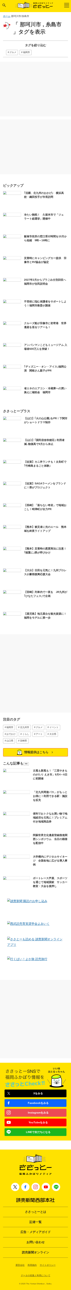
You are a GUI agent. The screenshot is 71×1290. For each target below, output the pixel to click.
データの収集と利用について (35, 1275)
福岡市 (26, 52)
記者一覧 (36, 1222)
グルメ (12, 52)
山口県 (9, 740)
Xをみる (38, 1093)
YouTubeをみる (38, 1122)
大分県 (52, 734)
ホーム (6, 16)
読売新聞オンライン (35, 1252)
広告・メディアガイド (35, 1232)
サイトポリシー (48, 1265)
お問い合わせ (36, 1242)
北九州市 (24, 727)
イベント (54, 727)
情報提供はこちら (36, 752)
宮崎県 (23, 740)
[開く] (4, 5)
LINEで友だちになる (38, 1132)
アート (39, 734)
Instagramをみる (38, 1112)
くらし (25, 734)
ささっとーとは (35, 1211)
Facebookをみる (38, 1102)
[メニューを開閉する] (66, 5)
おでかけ (11, 734)
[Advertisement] (35, 89)
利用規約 (32, 1265)
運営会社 (20, 1265)
